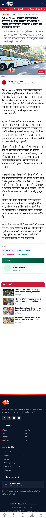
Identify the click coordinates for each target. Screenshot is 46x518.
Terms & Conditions (12, 467)
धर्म (26, 440)
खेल (26, 437)
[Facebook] (4, 418)
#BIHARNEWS (8, 255)
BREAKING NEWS (23, 251)
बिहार (14, 14)
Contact (31, 508)
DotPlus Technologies (24, 511)
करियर (5, 437)
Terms (25, 508)
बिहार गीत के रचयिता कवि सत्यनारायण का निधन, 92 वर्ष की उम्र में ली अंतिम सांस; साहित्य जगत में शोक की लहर (28, 310)
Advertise (8, 459)
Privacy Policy (9, 463)
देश (4, 434)
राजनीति (27, 430)
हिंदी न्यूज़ (6, 14)
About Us (8, 452)
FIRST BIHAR (8, 251)
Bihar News (22, 255)
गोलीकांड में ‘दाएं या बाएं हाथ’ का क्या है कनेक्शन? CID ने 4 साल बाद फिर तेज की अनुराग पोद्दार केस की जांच (28, 301)
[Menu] (2, 3)
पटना (20, 14)
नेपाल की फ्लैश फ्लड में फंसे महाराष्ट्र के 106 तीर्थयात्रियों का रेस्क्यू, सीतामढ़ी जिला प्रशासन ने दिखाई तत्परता (28, 292)
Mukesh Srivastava (15, 81)
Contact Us (8, 456)
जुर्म (26, 434)
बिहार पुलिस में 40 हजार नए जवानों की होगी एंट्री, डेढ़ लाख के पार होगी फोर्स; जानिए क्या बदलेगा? (27, 320)
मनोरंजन (6, 440)
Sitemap (7, 470)
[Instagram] (19, 418)
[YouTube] (14, 418)
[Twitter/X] (9, 418)
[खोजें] (43, 3)
